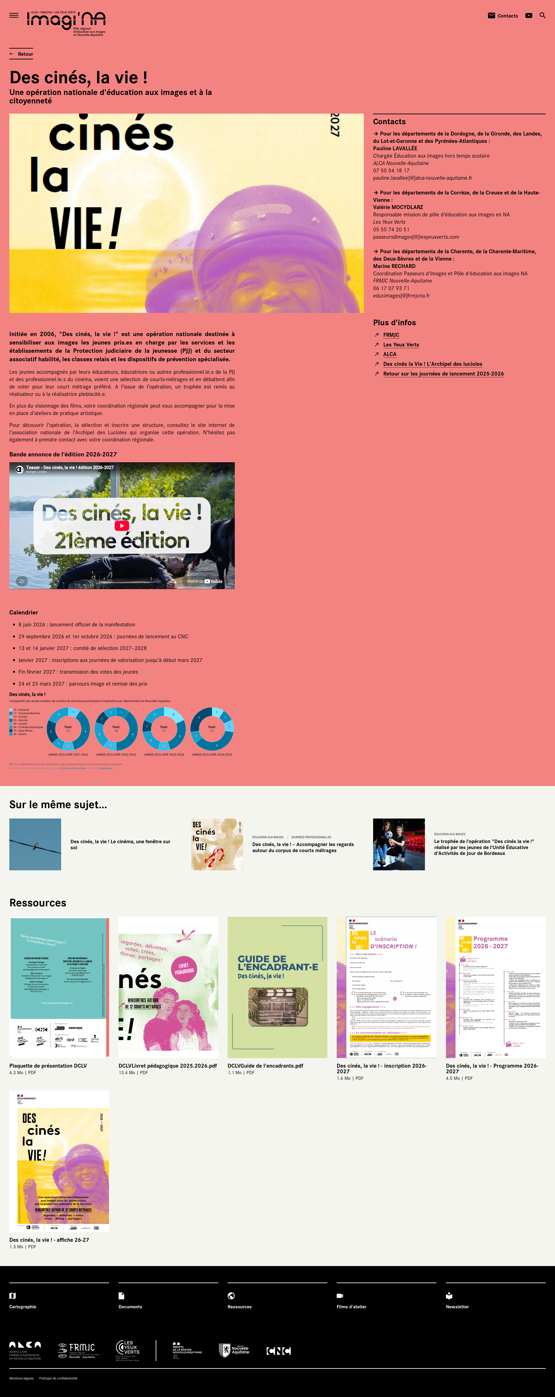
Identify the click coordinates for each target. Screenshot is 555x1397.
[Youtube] (528, 15)
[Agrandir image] (186, 213)
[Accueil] (66, 24)
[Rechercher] (543, 15)
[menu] (16, 15)
